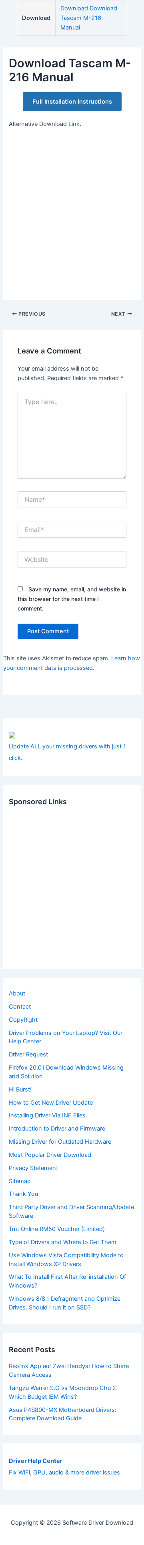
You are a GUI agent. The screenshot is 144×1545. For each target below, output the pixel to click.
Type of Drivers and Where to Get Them (62, 1242)
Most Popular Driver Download (50, 1154)
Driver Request (28, 1054)
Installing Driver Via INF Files (47, 1115)
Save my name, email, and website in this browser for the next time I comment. (72, 599)
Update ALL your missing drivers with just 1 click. (67, 752)
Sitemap (20, 1181)
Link (74, 124)
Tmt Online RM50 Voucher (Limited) (57, 1229)
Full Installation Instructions (72, 101)
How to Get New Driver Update (51, 1102)
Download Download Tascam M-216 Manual (88, 18)
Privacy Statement (33, 1168)
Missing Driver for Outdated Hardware (60, 1141)
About (17, 993)
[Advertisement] (72, 210)
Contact (20, 1006)
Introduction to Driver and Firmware (57, 1128)
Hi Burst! (20, 1089)
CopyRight (23, 1019)
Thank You (23, 1194)
